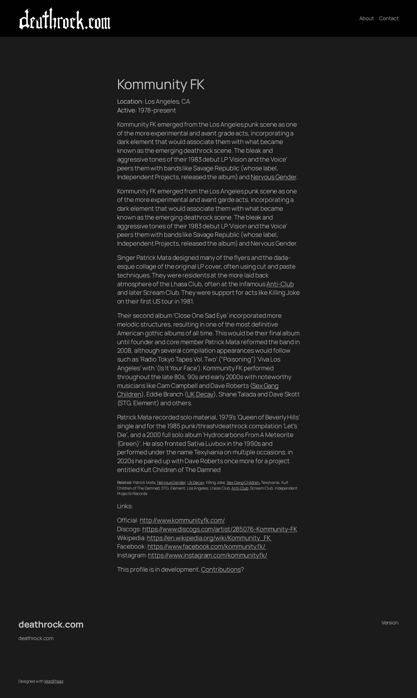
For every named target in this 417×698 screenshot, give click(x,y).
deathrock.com (51, 624)
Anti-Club (280, 284)
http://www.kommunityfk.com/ (182, 520)
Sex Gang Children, (243, 482)
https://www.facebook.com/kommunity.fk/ (207, 546)
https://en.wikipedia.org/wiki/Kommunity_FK (209, 538)
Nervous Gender (273, 177)
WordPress (53, 681)
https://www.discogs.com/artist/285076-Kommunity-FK (219, 529)
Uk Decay (196, 482)
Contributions (221, 569)
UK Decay (200, 394)
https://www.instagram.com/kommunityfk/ (207, 555)
